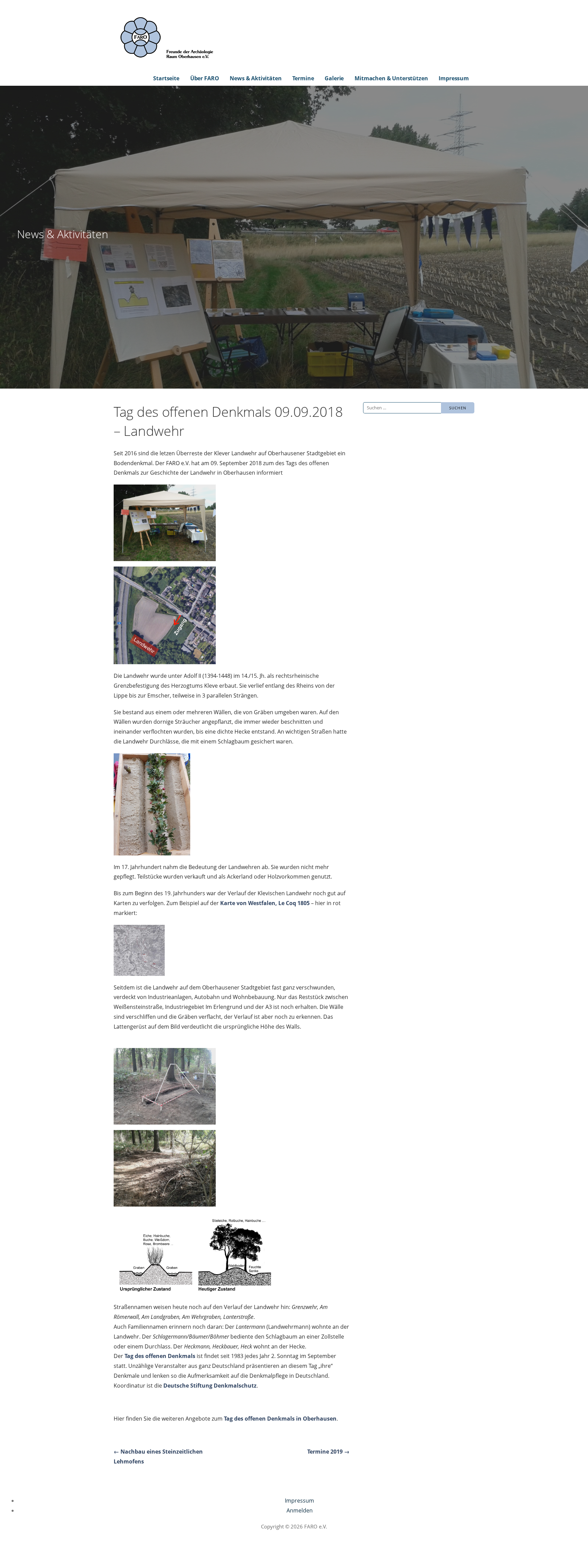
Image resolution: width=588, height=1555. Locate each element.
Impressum (454, 78)
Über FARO (204, 78)
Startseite (166, 78)
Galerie (334, 78)
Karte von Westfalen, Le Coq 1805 (265, 903)
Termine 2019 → (328, 1451)
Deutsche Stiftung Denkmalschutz (210, 1385)
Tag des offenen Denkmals (160, 1356)
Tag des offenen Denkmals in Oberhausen (280, 1418)
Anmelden (300, 1510)
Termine (303, 78)
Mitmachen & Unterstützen (391, 78)
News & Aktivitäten (255, 78)
